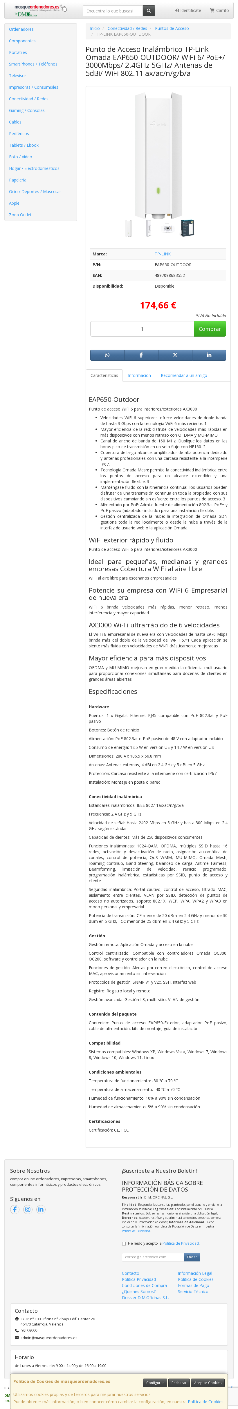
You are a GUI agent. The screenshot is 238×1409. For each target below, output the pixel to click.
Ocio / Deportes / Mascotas (35, 191)
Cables (15, 122)
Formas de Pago (193, 1285)
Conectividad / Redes (28, 98)
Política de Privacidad (136, 1231)
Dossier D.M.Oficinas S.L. (145, 1297)
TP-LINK (163, 254)
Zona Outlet (20, 214)
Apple (14, 203)
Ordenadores (21, 29)
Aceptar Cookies (207, 1382)
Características (104, 375)
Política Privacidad (139, 1279)
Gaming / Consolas (27, 110)
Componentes (22, 40)
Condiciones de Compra (144, 1285)
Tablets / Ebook (24, 145)
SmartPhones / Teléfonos (33, 64)
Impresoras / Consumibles (33, 87)
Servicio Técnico (193, 1291)
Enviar (192, 1256)
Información (139, 375)
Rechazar (179, 1382)
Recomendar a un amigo (184, 375)
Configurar (155, 1382)
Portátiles (18, 52)
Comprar (210, 328)
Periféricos (19, 133)
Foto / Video (20, 156)
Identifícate (190, 10)
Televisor (17, 75)
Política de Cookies (205, 1401)
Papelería (17, 180)
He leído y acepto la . (164, 1243)
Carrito (222, 10)
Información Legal (195, 1273)
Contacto (130, 1273)
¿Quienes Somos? (139, 1291)
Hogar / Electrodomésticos (34, 168)
